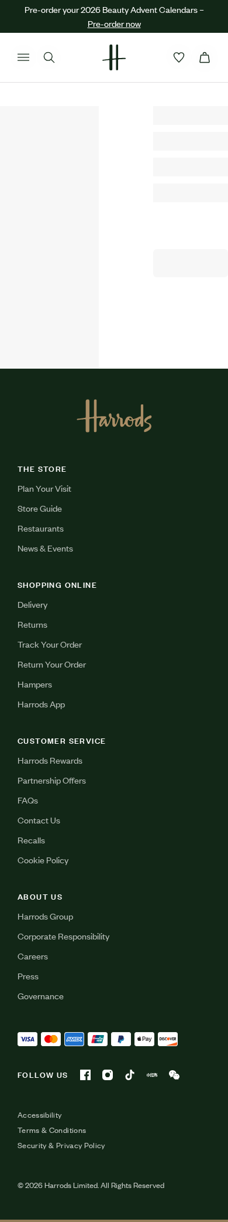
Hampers (35, 684)
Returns (32, 624)
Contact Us (39, 819)
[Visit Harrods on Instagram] (107, 1075)
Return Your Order (52, 664)
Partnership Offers (52, 780)
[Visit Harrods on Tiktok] (130, 1075)
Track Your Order (50, 644)
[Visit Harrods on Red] (152, 1075)
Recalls (31, 839)
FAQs (28, 800)
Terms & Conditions (52, 1130)
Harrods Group (45, 916)
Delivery (32, 604)
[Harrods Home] (114, 57)
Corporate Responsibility (63, 936)
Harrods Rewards (50, 760)
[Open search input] (49, 57)
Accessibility (40, 1114)
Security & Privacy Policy (61, 1145)
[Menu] (23, 57)
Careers (33, 955)
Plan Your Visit (44, 488)
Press (28, 975)
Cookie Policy (43, 859)
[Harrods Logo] (114, 415)
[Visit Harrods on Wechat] (174, 1075)
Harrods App (41, 703)
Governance (41, 995)
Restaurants (41, 528)
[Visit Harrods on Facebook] (85, 1075)
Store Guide (40, 508)
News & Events (45, 548)
